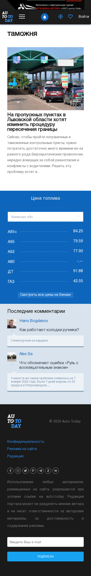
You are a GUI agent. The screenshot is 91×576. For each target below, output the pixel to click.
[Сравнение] (61, 17)
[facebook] (10, 471)
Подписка (45, 556)
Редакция (15, 456)
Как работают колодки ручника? (49, 330)
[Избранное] (70, 17)
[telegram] (40, 471)
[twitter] (25, 471)
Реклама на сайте (22, 449)
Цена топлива (45, 199)
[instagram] (18, 471)
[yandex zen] (48, 471)
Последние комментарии (36, 311)
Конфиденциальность (25, 441)
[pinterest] (33, 471)
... (49, 385)
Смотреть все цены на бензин (45, 295)
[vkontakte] (55, 471)
